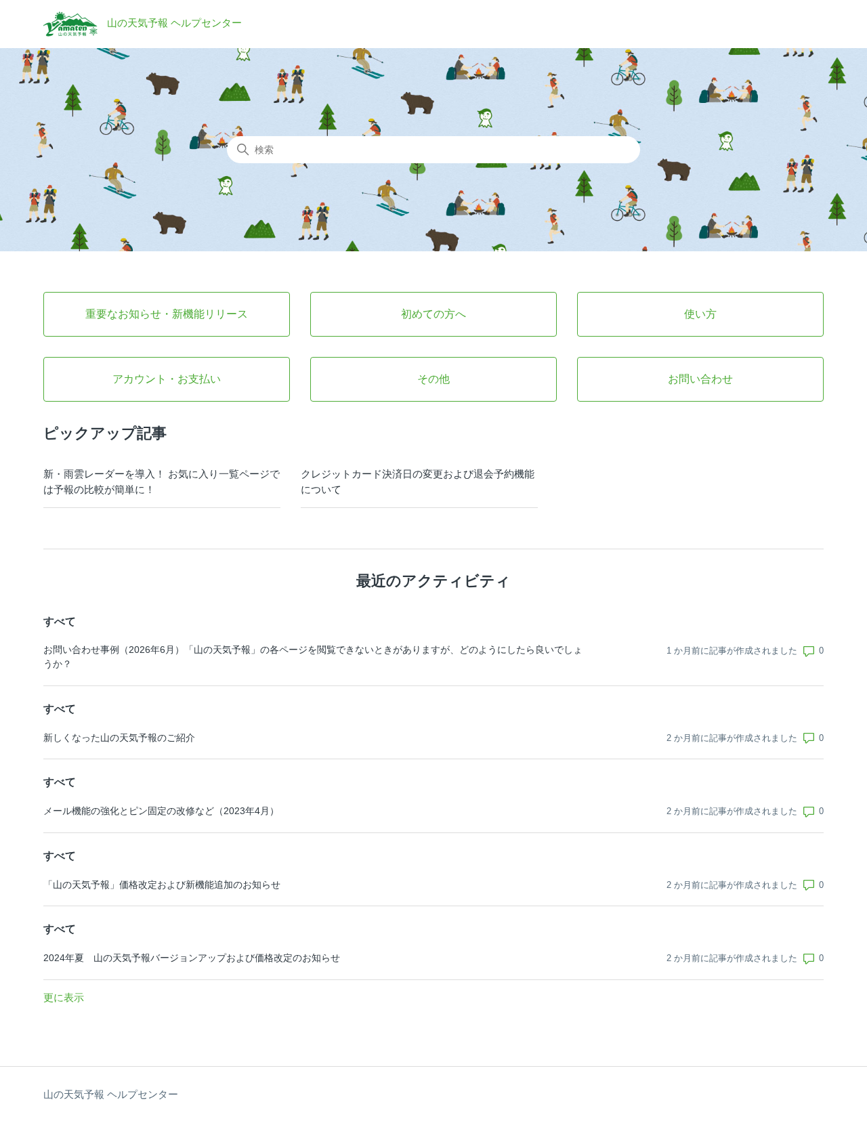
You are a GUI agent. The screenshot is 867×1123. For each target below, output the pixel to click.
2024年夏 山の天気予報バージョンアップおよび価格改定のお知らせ (191, 957)
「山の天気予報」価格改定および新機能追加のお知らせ (161, 884)
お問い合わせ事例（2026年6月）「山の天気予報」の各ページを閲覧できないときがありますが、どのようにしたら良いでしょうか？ (313, 656)
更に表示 (63, 997)
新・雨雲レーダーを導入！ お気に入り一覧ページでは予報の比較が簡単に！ (161, 481)
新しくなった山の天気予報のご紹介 (119, 737)
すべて (59, 621)
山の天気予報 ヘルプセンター (110, 1094)
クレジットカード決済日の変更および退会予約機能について (417, 481)
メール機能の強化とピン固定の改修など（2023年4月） (161, 810)
